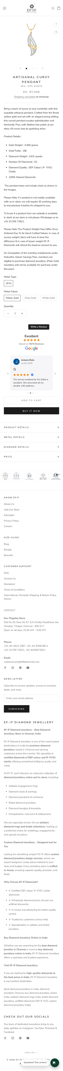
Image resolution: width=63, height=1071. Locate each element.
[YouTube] (28, 668)
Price (8, 456)
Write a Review (39, 326)
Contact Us (10, 578)
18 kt (8, 283)
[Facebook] (5, 668)
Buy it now (32, 411)
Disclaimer (9, 584)
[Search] (53, 8)
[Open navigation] (4, 8)
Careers (8, 526)
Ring (6, 544)
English (30, 1053)
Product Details (16, 427)
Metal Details (14, 437)
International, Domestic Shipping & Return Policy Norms (30, 597)
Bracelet (8, 555)
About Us (9, 504)
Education (9, 515)
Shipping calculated (24, 96)
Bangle (8, 549)
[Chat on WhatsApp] (54, 1062)
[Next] (42, 68)
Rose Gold (30, 298)
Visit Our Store (11, 509)
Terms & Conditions (14, 589)
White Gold (48, 298)
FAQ (6, 573)
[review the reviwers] (16, 369)
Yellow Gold (12, 298)
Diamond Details (16, 447)
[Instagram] (12, 668)
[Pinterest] (20, 668)
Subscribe (17, 709)
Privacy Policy (11, 520)
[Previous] (20, 68)
